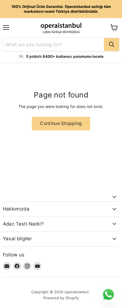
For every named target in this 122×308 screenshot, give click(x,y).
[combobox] (53, 44)
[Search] (111, 44)
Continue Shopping (61, 123)
